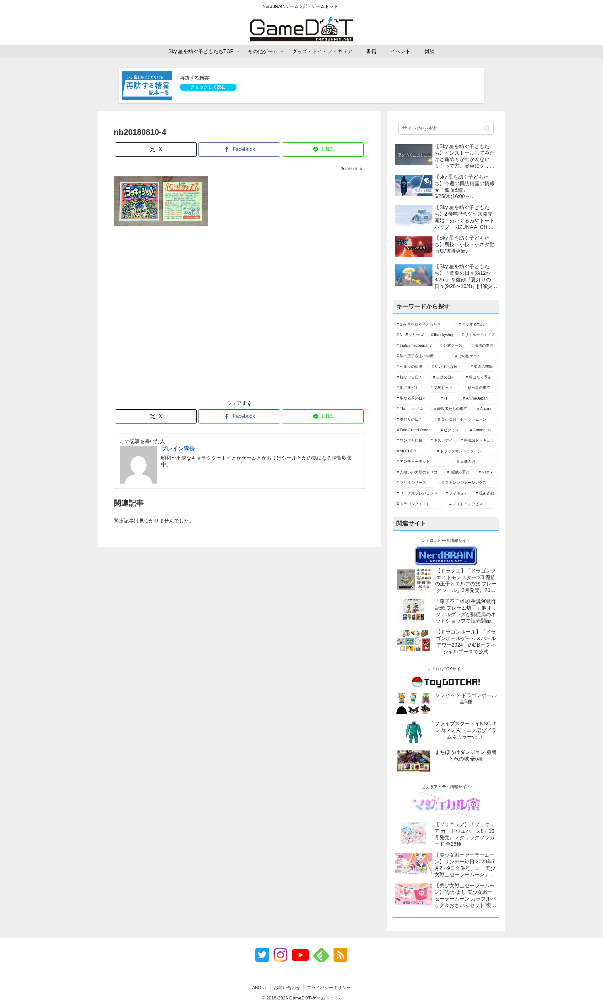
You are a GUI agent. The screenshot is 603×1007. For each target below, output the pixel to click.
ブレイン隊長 (178, 448)
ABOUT (259, 987)
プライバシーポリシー (329, 987)
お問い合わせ (287, 987)
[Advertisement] (239, 316)
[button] (487, 128)
